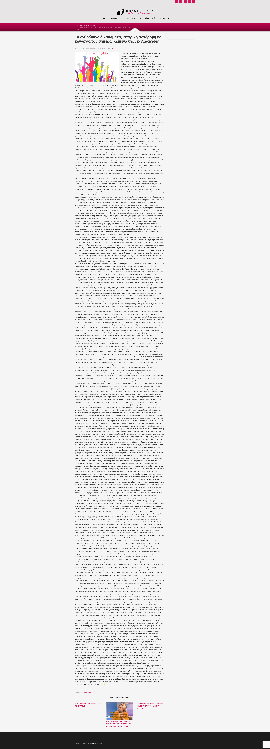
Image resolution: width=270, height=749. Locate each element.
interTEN (92, 743)
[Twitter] (189, 1)
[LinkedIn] (193, 1)
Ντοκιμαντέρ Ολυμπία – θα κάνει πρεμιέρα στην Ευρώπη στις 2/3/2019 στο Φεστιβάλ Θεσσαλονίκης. (119, 724)
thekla (79, 48)
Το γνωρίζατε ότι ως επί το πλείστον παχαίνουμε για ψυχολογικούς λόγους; (150, 706)
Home (76, 25)
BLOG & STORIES (84, 25)
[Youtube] (176, 1)
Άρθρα (93, 25)
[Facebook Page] (185, 1)
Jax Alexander (87, 692)
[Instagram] (180, 1)
